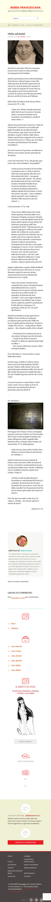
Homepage (15, 25)
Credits (21, 892)
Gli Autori (11, 876)
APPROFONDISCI (25, 742)
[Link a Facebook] (31, 900)
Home (10, 856)
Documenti (12, 865)
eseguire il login (18, 598)
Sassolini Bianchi (30, 868)
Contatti (27, 876)
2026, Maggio (16, 661)
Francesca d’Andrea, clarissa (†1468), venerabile (25, 692)
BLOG (22, 25)
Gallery (11, 868)
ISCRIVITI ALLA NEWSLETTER (25, 842)
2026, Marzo (16, 670)
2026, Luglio (16, 651)
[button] (25, 779)
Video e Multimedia (31, 865)
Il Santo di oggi (25, 686)
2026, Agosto (16, 646)
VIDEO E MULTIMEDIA (26, 761)
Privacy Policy (13, 892)
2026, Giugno (16, 656)
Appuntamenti (29, 873)
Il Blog (28, 25)
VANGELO (14, 628)
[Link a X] (36, 900)
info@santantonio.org (30, 889)
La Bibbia (27, 856)
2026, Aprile (16, 665)
